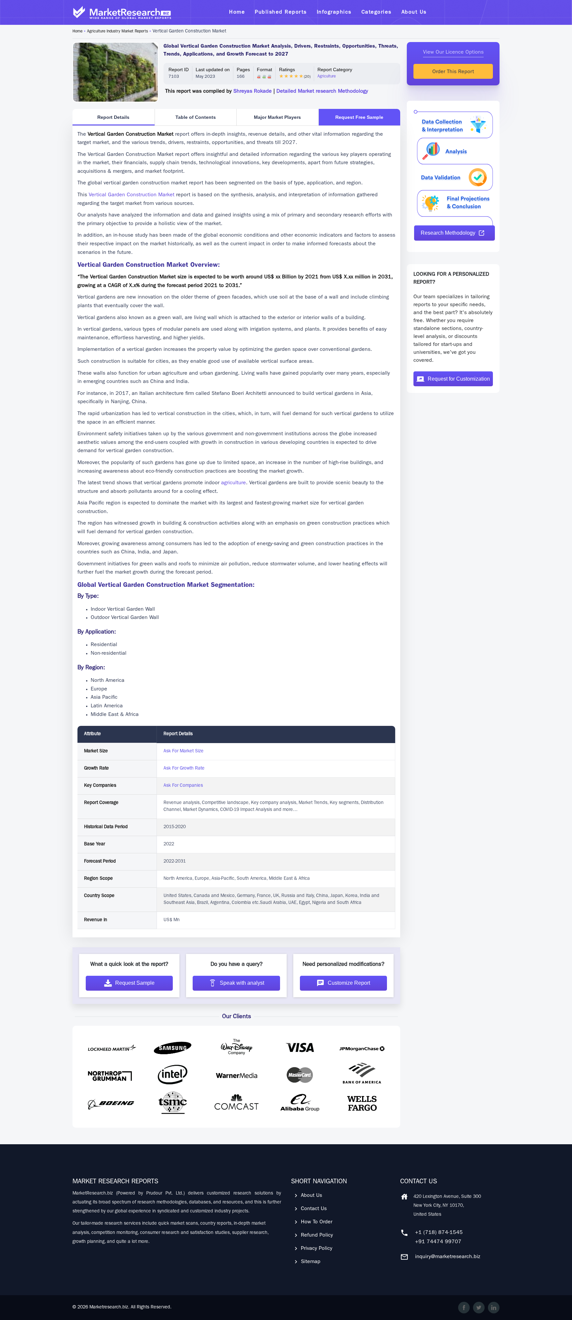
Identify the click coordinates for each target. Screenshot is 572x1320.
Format (264, 69)
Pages (243, 69)
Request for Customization (459, 379)
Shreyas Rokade (252, 91)
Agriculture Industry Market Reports (117, 32)
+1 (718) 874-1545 (439, 1233)
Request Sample (135, 983)
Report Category (334, 69)
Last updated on (213, 69)
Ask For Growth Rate (184, 768)
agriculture (232, 483)
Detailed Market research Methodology (322, 91)
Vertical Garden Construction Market (131, 195)
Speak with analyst (242, 983)
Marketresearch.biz (108, 1307)
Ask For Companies (183, 785)
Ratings (287, 69)
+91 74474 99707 (438, 1242)
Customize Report (349, 983)
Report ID (178, 69)
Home (77, 32)
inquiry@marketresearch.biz (447, 1257)
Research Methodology (448, 233)
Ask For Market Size (184, 751)
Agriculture (326, 77)
